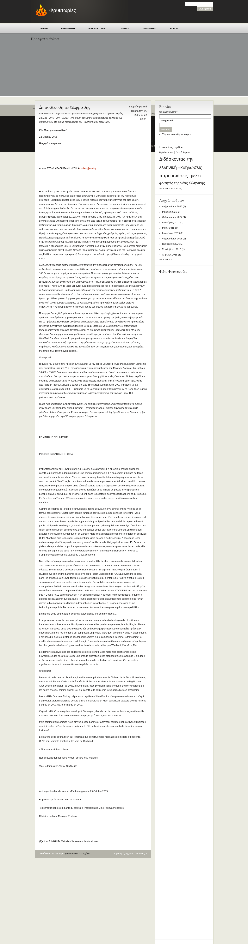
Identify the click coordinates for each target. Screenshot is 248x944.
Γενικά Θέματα (183, 152)
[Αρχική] (39, 15)
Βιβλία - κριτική (167, 152)
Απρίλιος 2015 (169, 254)
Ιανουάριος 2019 (171, 233)
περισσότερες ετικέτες (170, 188)
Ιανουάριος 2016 (171, 244)
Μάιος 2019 (168, 228)
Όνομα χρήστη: (168, 112)
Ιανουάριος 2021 (171, 222)
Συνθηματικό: (167, 120)
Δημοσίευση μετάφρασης (64, 107)
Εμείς (193, 176)
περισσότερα (165, 259)
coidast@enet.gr (88, 168)
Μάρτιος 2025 (169, 212)
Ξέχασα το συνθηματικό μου (176, 134)
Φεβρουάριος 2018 (172, 238)
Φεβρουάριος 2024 (172, 217)
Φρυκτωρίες (62, 10)
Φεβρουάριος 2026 (172, 206)
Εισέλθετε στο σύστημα (52, 853)
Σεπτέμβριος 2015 (171, 249)
